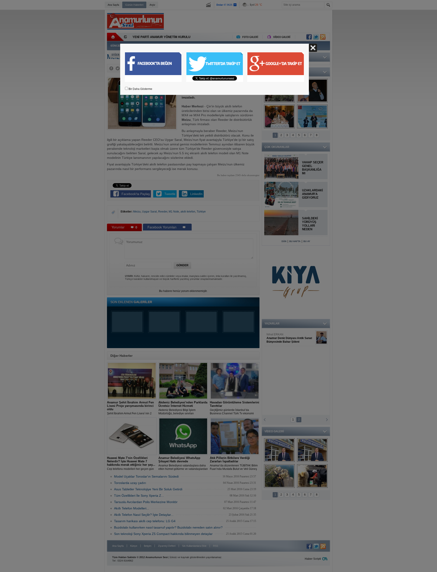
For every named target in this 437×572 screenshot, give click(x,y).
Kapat (313, 48)
